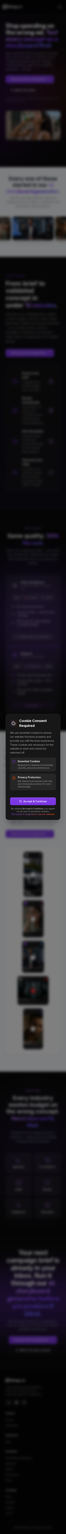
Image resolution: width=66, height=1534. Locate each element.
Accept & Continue (35, 801)
